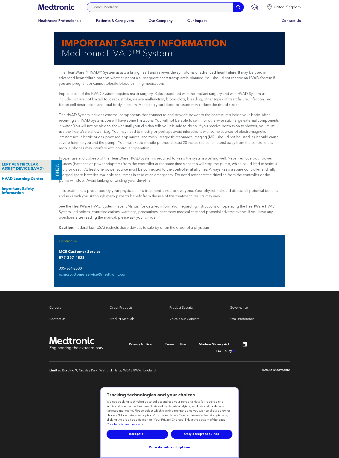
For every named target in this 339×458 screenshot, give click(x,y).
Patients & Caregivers (115, 21)
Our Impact (197, 21)
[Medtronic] (56, 7)
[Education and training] (254, 7)
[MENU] (51, 162)
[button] (284, 7)
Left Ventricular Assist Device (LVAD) (23, 167)
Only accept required (202, 434)
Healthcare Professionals (59, 21)
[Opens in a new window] (244, 345)
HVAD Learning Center (23, 179)
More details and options (170, 447)
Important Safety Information (18, 191)
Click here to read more (123, 424)
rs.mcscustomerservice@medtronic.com (93, 274)
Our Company (160, 21)
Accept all (137, 434)
